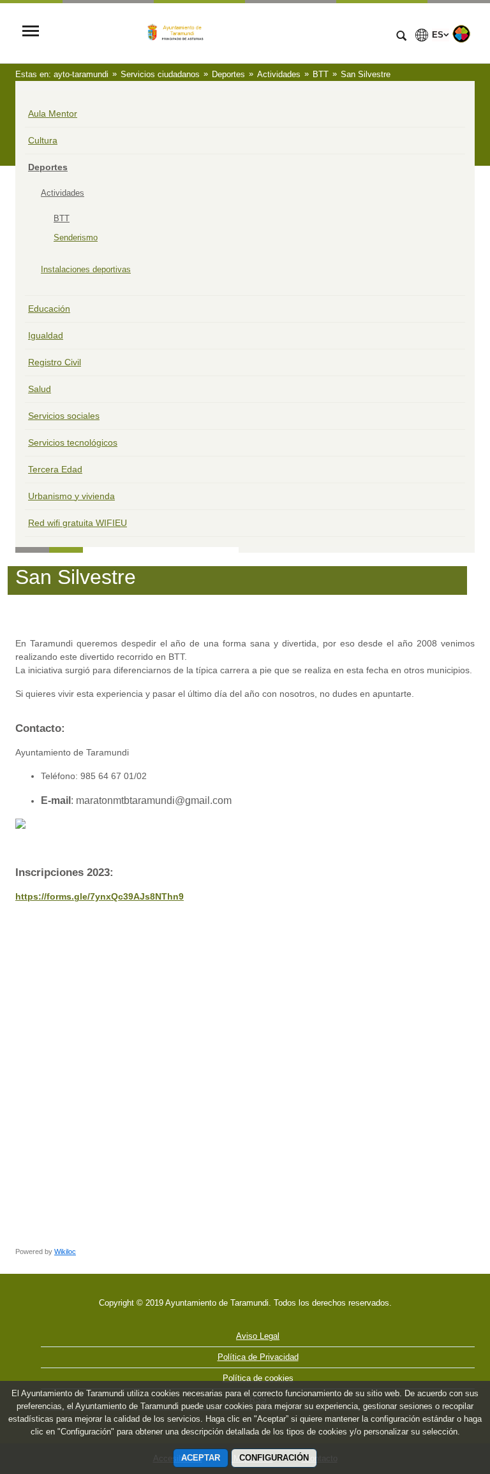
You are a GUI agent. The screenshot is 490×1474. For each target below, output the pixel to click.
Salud (39, 389)
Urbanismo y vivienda (71, 496)
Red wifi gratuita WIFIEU (77, 523)
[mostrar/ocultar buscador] (401, 37)
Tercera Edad (55, 469)
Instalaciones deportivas (86, 269)
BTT (62, 218)
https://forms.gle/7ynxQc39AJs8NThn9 (99, 896)
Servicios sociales (64, 416)
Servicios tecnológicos (72, 442)
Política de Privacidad (258, 1357)
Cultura (42, 140)
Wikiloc (65, 1251)
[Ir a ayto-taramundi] (216, 32)
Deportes (48, 167)
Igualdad (45, 335)
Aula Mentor (52, 113)
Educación (49, 308)
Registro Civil (54, 362)
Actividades (62, 193)
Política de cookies (258, 1378)
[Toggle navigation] (30, 32)
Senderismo (76, 237)
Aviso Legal (257, 1336)
